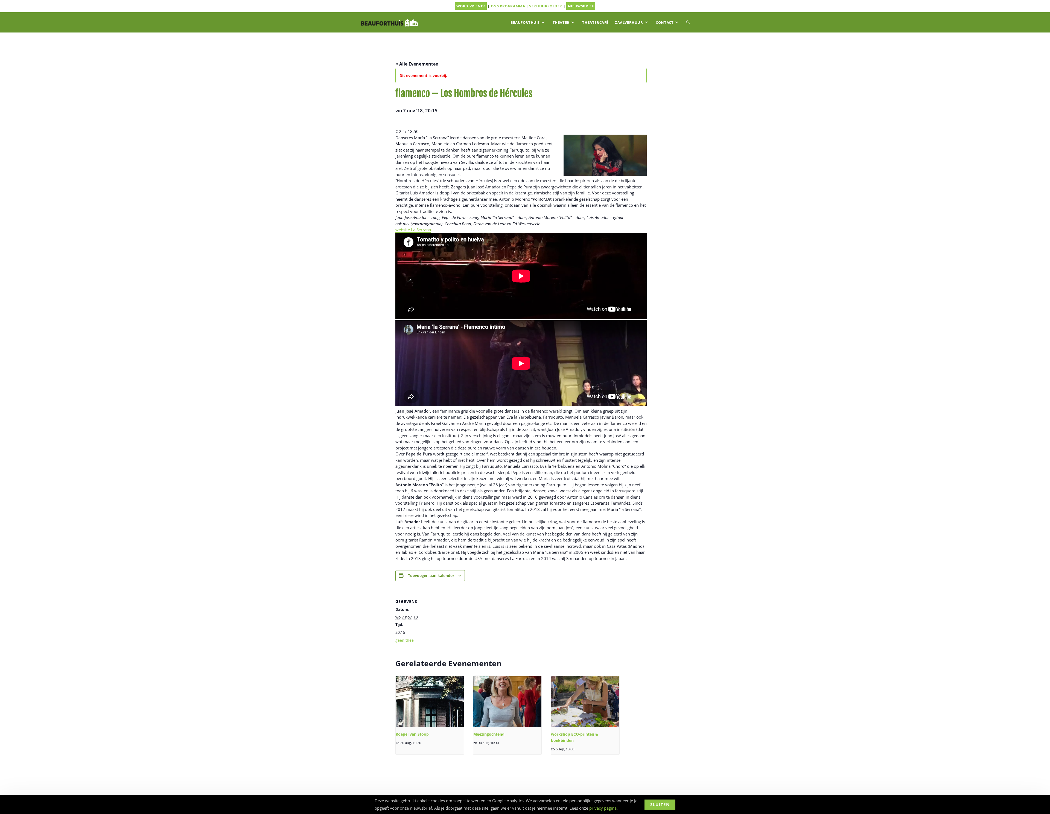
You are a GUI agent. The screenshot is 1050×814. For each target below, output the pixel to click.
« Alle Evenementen (417, 64)
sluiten (660, 804)
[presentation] (430, 701)
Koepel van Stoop (412, 734)
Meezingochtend (488, 734)
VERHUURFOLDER (545, 6)
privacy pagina (603, 808)
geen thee (404, 640)
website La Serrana (413, 229)
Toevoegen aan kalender (431, 575)
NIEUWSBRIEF (581, 6)
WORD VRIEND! (470, 6)
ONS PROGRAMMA (508, 6)
